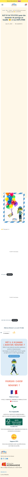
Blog (7, 10)
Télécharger (9, 274)
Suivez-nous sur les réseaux (7, 456)
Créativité (10, 10)
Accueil (3, 10)
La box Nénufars (5, 474)
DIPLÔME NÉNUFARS (6, 320)
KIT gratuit (3, 274)
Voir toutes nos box (14, 356)
